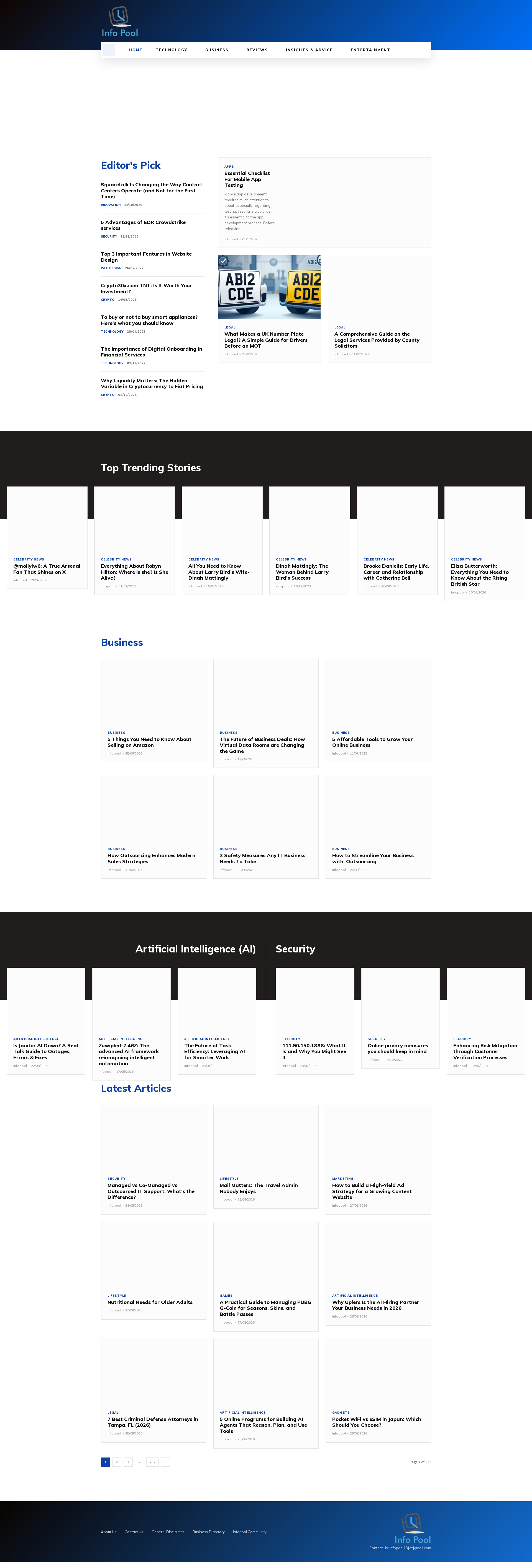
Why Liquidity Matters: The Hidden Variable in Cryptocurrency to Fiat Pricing (152, 383)
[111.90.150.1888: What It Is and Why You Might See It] (315, 999)
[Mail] (409, 21)
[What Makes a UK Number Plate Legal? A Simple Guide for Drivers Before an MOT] (269, 287)
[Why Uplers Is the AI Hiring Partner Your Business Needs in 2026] (378, 1254)
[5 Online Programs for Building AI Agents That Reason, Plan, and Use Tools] (266, 1371)
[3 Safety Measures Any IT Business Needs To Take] (266, 807)
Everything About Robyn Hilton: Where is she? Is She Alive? (134, 572)
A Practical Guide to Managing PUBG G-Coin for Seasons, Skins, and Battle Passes (265, 1308)
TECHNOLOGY (112, 331)
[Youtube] (427, 21)
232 (152, 1462)
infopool (231, 239)
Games (226, 1295)
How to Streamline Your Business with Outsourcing (373, 858)
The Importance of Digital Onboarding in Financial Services (151, 352)
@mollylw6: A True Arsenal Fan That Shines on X (46, 569)
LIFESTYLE (229, 1178)
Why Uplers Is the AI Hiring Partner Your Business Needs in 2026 (375, 1305)
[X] (418, 21)
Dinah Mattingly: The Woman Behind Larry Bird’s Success (302, 572)
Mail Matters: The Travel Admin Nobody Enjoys (259, 1188)
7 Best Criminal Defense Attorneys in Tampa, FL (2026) (153, 1422)
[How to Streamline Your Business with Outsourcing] (378, 807)
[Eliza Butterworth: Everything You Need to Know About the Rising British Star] (485, 519)
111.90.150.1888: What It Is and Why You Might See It (314, 1051)
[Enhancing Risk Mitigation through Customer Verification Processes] (486, 999)
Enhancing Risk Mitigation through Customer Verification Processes (485, 1051)
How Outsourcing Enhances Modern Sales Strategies (151, 858)
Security (109, 236)
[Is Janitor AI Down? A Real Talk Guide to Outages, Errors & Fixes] (46, 999)
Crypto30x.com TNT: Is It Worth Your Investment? (146, 288)
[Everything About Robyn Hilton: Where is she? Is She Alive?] (135, 519)
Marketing (343, 1178)
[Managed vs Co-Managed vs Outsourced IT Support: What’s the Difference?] (153, 1137)
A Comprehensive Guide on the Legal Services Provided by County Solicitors (377, 340)
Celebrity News (28, 559)
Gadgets (341, 1412)
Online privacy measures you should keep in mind (398, 1048)
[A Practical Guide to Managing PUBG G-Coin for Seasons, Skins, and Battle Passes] (266, 1254)
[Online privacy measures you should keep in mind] (400, 999)
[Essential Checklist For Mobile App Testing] (356, 201)
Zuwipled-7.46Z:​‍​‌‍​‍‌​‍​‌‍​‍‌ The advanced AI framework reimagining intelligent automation (129, 1054)
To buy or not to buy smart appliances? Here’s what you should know (149, 320)
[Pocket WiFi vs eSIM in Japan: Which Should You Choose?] (378, 1371)
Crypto (107, 300)
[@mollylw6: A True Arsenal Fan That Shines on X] (47, 519)
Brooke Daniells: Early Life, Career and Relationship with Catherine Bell (396, 572)
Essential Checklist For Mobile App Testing (247, 179)
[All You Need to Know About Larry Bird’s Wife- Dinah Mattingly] (222, 519)
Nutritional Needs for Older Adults (150, 1302)
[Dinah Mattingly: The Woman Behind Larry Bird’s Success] (310, 519)
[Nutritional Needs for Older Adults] (153, 1254)
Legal (230, 327)
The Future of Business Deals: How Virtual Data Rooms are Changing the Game (262, 745)
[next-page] (165, 1462)
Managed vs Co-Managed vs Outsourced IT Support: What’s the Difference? (151, 1191)
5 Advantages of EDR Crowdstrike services (143, 225)
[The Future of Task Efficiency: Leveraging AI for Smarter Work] (217, 999)
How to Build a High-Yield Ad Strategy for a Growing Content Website (372, 1191)
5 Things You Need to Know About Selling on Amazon (149, 742)
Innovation (111, 205)
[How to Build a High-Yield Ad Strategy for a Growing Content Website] (378, 1137)
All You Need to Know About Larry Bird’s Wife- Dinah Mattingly (219, 572)
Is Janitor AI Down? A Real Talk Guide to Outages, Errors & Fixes (45, 1051)
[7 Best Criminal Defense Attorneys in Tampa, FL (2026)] (153, 1371)
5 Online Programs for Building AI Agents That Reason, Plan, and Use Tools (263, 1425)
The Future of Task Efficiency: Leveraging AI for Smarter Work (214, 1051)
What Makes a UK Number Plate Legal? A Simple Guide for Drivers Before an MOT (266, 340)
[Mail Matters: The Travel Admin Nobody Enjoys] (266, 1137)
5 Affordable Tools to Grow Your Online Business (372, 742)
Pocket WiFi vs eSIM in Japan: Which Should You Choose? (376, 1422)
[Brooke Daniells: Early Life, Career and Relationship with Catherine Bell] (397, 519)
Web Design (111, 268)
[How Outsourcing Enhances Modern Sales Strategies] (153, 807)
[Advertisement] (266, 99)
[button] (109, 50)
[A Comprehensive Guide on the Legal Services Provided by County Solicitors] (379, 287)
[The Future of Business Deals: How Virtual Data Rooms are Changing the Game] (266, 691)
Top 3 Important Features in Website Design (146, 257)
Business (116, 732)
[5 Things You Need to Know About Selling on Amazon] (153, 691)
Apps (229, 166)
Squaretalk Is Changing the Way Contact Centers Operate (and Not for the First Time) (151, 190)
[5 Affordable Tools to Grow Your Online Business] (378, 691)
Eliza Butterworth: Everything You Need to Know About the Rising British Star (480, 575)
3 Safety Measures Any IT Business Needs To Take (262, 858)
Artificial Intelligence (36, 1039)
